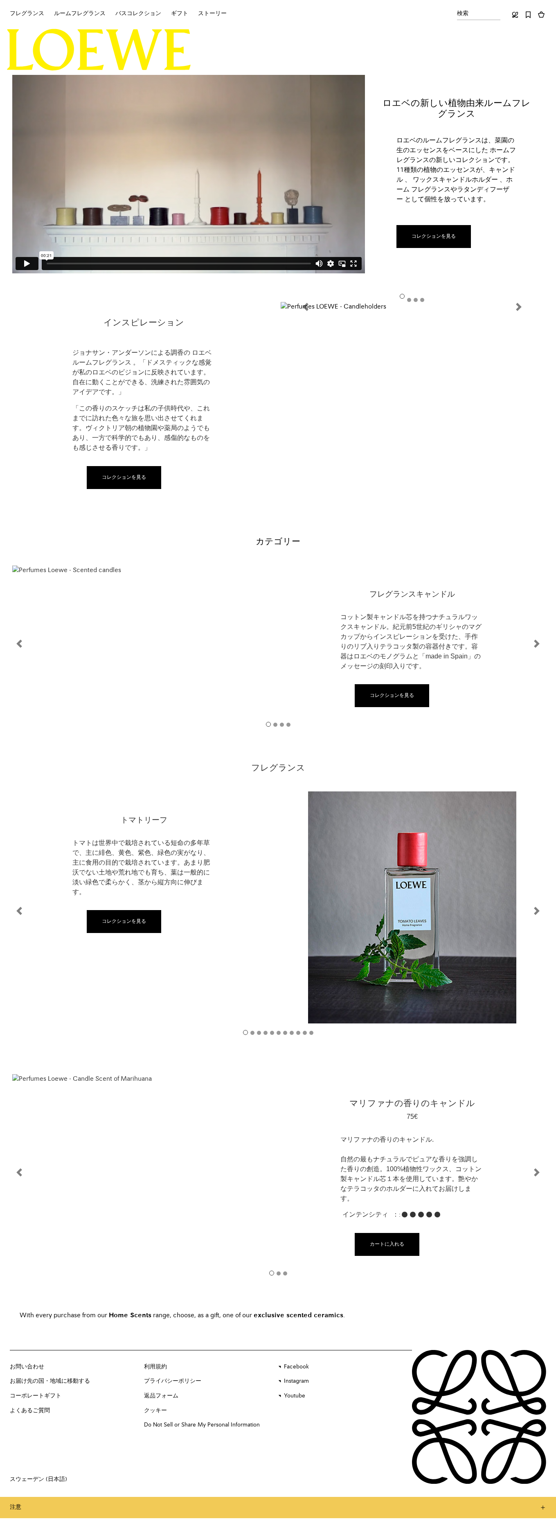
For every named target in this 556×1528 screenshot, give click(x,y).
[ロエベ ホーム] (99, 50)
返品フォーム (161, 1396)
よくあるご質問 (30, 1410)
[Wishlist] (528, 15)
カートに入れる (387, 1244)
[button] (311, 307)
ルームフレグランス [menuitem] (80, 13)
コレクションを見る (434, 236)
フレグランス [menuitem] (27, 13)
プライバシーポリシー (172, 1381)
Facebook (296, 1367)
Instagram (296, 1381)
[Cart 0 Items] (541, 15)
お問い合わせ (27, 1367)
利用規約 (155, 1367)
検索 (462, 13)
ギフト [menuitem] (179, 13)
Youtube (294, 1396)
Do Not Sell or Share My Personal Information (202, 1425)
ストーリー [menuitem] (212, 13)
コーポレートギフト (35, 1396)
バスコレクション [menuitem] (138, 13)
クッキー (155, 1410)
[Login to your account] (515, 15)
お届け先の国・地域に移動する (50, 1381)
